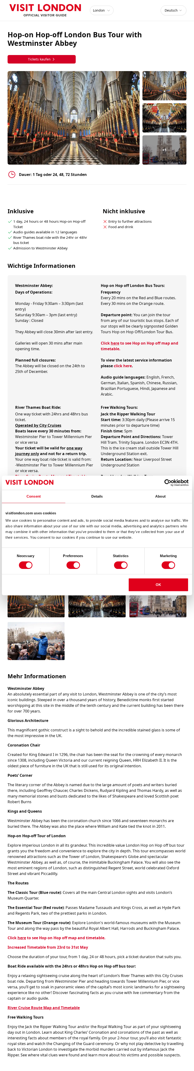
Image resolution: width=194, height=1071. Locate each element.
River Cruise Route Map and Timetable (44, 1007)
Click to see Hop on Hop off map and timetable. (57, 937)
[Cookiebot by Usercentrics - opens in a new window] (168, 482)
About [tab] (160, 496)
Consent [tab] (33, 496)
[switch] (73, 565)
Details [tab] (97, 496)
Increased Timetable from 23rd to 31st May (48, 947)
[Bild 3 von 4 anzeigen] (157, 598)
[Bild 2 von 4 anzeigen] (96, 598)
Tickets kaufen (39, 59)
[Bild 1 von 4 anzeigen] (36, 598)
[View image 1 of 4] (164, 85)
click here (123, 365)
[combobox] (173, 10)
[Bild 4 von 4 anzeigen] (36, 641)
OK (158, 585)
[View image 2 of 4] (164, 117)
